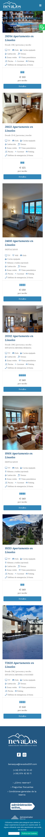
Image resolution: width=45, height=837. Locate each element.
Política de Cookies (29, 833)
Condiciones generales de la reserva (22, 793)
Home (10, 28)
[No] (42, 828)
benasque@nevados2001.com (22, 764)
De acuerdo (13, 833)
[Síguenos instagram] (24, 755)
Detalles (22, 86)
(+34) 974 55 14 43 (22, 770)
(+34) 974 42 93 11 (22, 773)
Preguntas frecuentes (22, 787)
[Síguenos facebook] (19, 755)
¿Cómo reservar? (22, 782)
